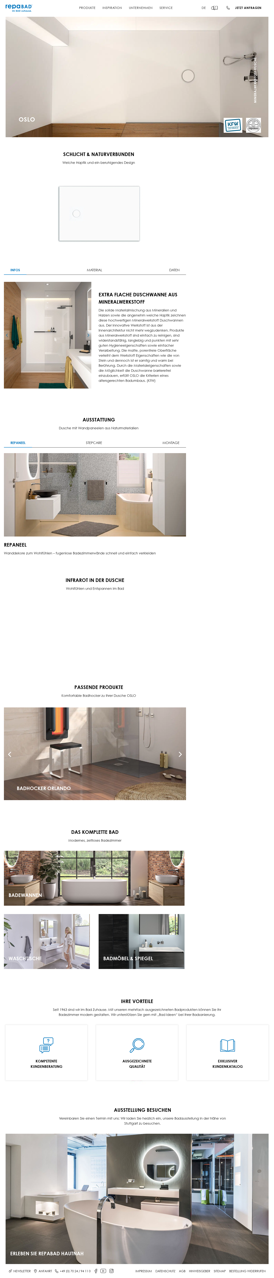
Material (94, 270)
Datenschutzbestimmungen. (241, 121)
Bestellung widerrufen (247, 1271)
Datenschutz (165, 1271)
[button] (215, 8)
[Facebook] (95, 1271)
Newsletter (22, 1271)
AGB (182, 1271)
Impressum (144, 1271)
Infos (15, 270)
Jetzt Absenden (230, 130)
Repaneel (18, 443)
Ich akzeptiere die (231, 121)
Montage (171, 443)
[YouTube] (103, 1271)
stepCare (94, 443)
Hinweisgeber (199, 1271)
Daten (174, 270)
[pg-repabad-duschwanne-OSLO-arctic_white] (47, 335)
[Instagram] (111, 1271)
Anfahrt (45, 1271)
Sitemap (220, 1271)
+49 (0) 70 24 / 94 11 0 (75, 1271)
